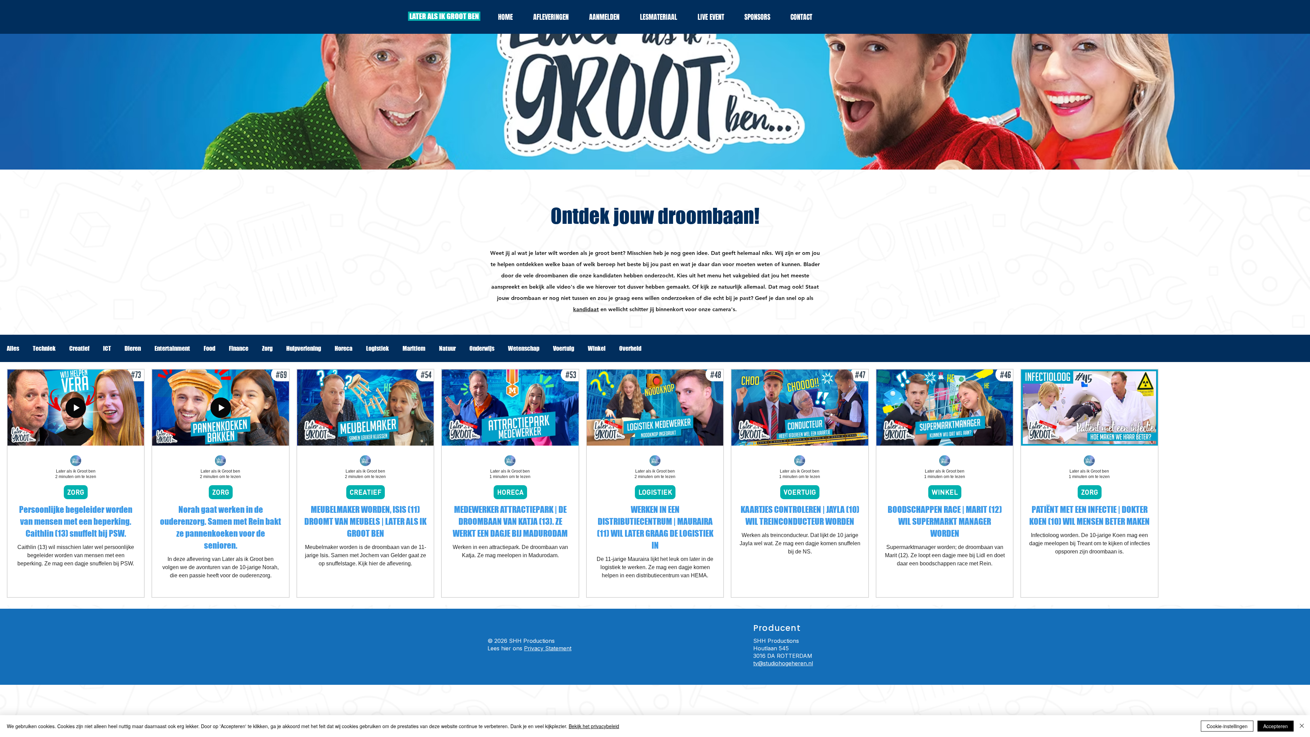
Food (209, 348)
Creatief (79, 348)
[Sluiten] (1302, 726)
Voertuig (563, 348)
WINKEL (945, 492)
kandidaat (586, 309)
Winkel (597, 348)
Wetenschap (523, 348)
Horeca (343, 348)
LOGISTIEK (655, 492)
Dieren (133, 348)
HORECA (510, 492)
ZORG (75, 492)
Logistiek (377, 348)
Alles (13, 348)
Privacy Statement (547, 648)
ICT (107, 348)
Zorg (267, 348)
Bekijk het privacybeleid (594, 726)
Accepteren (1275, 726)
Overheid (630, 348)
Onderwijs (481, 348)
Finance (238, 348)
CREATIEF (365, 492)
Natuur (447, 348)
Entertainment (172, 348)
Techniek (44, 348)
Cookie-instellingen (1227, 726)
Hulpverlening (303, 348)
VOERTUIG (800, 492)
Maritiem (414, 348)
